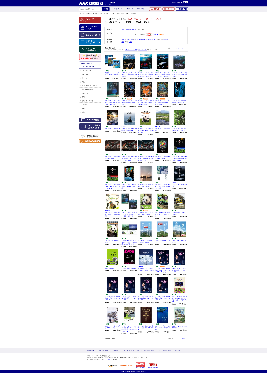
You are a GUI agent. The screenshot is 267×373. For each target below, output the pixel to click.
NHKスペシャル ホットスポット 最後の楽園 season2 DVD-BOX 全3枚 (146, 102)
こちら (108, 359)
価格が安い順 (143, 39)
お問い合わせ (90, 350)
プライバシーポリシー (164, 350)
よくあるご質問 (103, 350)
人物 (83, 82)
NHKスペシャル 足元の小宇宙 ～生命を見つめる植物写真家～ (112, 214)
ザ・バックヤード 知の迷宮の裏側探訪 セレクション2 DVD (112, 298)
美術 (83, 108)
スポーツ (84, 104)
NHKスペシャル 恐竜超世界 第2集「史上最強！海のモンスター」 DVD (146, 158)
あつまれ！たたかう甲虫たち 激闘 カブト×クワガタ (162, 214)
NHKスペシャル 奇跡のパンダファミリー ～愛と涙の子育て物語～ (146, 130)
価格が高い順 (151, 39)
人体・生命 (85, 93)
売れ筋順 (165, 39)
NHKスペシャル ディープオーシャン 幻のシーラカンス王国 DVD (179, 74)
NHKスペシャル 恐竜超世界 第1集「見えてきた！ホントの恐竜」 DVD (129, 158)
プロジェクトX (86, 70)
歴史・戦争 (85, 78)
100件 (130, 42)
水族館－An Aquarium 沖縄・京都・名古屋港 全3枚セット (112, 74)
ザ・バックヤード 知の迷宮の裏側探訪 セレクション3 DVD (129, 298)
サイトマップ (129, 9)
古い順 (136, 39)
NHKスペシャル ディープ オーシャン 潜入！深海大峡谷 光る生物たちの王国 (146, 74)
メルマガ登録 (140, 9)
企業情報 (177, 350)
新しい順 (130, 39)
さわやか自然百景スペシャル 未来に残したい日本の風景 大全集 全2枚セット (129, 242)
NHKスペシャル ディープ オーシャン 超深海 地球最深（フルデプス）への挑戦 (163, 74)
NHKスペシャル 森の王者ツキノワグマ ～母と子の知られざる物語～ (162, 186)
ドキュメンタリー (119, 13)
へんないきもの (109, 268)
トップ (84, 13)
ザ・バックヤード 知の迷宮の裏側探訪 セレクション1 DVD (179, 270)
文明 (83, 97)
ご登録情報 (182, 9)
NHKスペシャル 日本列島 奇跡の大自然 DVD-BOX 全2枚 (129, 186)
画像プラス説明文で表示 (129, 29)
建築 (83, 112)
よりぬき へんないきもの (129, 268)
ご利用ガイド (118, 9)
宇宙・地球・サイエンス (89, 86)
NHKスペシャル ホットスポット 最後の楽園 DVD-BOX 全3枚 (129, 102)
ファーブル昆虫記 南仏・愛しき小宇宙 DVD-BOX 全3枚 (146, 327)
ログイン (155, 9)
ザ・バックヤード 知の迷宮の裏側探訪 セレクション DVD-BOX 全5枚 (162, 270)
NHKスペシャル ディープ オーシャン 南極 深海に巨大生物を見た (129, 74)
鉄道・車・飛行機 (87, 101)
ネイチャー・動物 (87, 89)
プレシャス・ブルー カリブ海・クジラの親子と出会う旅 (162, 327)
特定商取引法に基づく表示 (131, 350)
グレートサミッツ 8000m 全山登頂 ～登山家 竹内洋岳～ (146, 270)
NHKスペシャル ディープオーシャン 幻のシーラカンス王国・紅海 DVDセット (129, 214)
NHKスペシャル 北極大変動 (112, 129)
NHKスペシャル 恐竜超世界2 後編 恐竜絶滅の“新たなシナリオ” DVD (112, 186)
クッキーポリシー (149, 350)
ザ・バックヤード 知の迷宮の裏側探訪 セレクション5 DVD (162, 298)
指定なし (124, 39)
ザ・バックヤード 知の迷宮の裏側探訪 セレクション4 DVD (145, 298)
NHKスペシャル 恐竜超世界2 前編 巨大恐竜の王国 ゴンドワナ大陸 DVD (179, 158)
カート (168, 9)
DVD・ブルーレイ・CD (106, 13)
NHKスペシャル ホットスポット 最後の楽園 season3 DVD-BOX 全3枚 (162, 102)
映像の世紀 (85, 74)
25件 (123, 42)
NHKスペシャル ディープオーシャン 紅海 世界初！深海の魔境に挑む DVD (112, 102)
